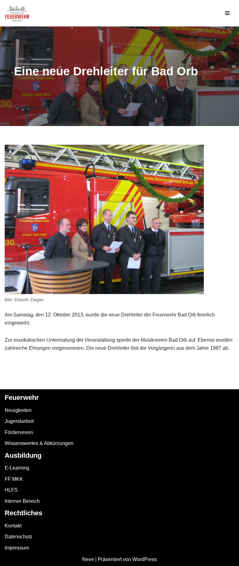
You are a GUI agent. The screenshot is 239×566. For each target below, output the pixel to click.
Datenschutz (18, 536)
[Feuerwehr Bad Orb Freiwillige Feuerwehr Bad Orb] (17, 13)
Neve (88, 559)
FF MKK (14, 479)
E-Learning (17, 467)
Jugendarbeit (19, 421)
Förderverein (19, 432)
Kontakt (13, 525)
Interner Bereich (22, 501)
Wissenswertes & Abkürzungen (39, 443)
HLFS (11, 490)
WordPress (144, 559)
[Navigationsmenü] (227, 13)
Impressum (17, 547)
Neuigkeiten (18, 410)
